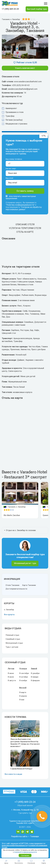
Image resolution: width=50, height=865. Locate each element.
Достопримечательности (16, 589)
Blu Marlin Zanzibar (12, 515)
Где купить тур (25, 813)
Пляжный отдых (12, 635)
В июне (11, 673)
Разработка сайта (19, 836)
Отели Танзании (12, 585)
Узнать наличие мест (25, 68)
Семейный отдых (13, 639)
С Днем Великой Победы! (21, 769)
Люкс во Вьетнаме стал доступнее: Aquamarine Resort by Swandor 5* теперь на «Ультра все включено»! (25, 742)
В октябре (23, 677)
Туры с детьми (12, 647)
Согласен (25, 855)
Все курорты (9, 614)
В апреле (23, 696)
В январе (34, 677)
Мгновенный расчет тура (25, 563)
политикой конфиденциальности (25, 852)
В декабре (35, 673)
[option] (20, 493)
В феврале (35, 680)
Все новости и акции (13, 774)
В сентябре (24, 673)
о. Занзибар (9, 610)
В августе (12, 680)
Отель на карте (25, 232)
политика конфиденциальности (14, 845)
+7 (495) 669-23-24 (10, 9)
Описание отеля (25, 224)
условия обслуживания (38, 845)
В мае (21, 700)
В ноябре (23, 680)
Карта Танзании (29, 585)
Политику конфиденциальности (20, 205)
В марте (22, 692)
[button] (6, 47)
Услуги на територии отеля (25, 228)
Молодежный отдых (14, 643)
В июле (11, 677)
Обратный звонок (25, 805)
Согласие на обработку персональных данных (24, 208)
